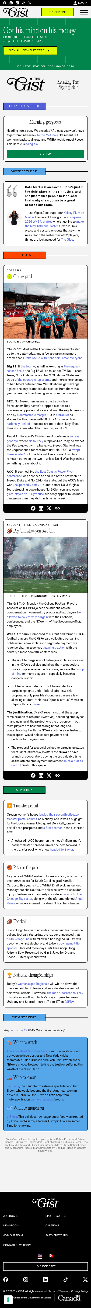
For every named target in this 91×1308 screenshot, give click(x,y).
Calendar (52, 1225)
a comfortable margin (31, 415)
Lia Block (13, 1086)
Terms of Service (58, 1291)
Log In (83, 2)
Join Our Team (13, 1235)
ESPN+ (69, 1002)
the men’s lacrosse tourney (65, 993)
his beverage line (18, 939)
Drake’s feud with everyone (52, 358)
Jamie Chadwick (42, 1099)
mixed (37, 704)
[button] (84, 12)
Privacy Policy (79, 1291)
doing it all (32, 144)
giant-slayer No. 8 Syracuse (25, 494)
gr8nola (12, 1117)
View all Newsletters (30, 50)
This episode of (28, 1051)
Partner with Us (57, 1235)
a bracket (62, 415)
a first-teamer (52, 828)
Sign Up (45, 153)
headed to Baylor (61, 849)
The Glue (67, 240)
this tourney (35, 441)
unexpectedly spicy (26, 485)
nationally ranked (18, 424)
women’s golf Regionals (33, 984)
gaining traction (54, 648)
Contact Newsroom (17, 1245)
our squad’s (19, 1030)
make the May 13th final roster (54, 224)
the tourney (28, 366)
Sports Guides (56, 1216)
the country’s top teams (34, 380)
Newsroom (11, 1225)
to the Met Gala (47, 135)
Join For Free (57, 12)
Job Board (10, 1216)
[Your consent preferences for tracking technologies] (8, 1299)
